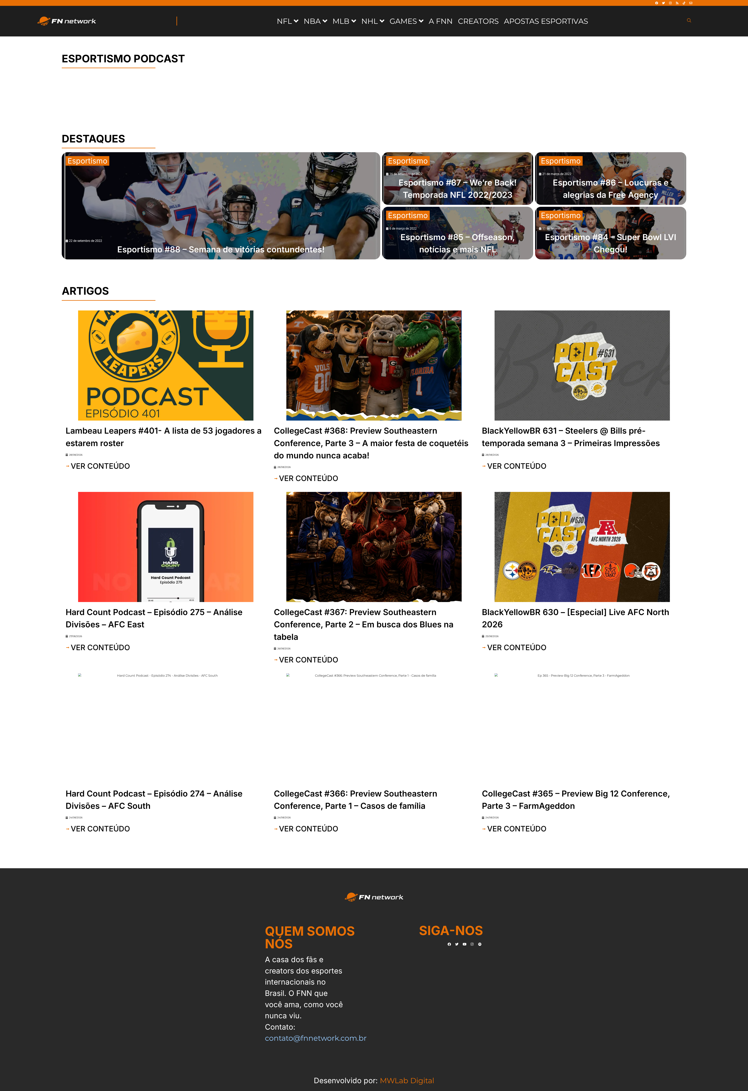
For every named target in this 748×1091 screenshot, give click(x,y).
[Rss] (677, 3)
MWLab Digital (407, 1080)
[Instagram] (670, 3)
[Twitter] (663, 3)
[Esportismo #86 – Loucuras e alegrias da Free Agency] (610, 178)
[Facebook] (657, 3)
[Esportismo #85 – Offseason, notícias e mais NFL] (457, 233)
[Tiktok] (684, 3)
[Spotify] (479, 944)
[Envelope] (691, 3)
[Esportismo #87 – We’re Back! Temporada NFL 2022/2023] (457, 178)
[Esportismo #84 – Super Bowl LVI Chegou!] (610, 233)
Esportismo (87, 160)
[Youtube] (464, 944)
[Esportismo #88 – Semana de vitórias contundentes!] (221, 205)
